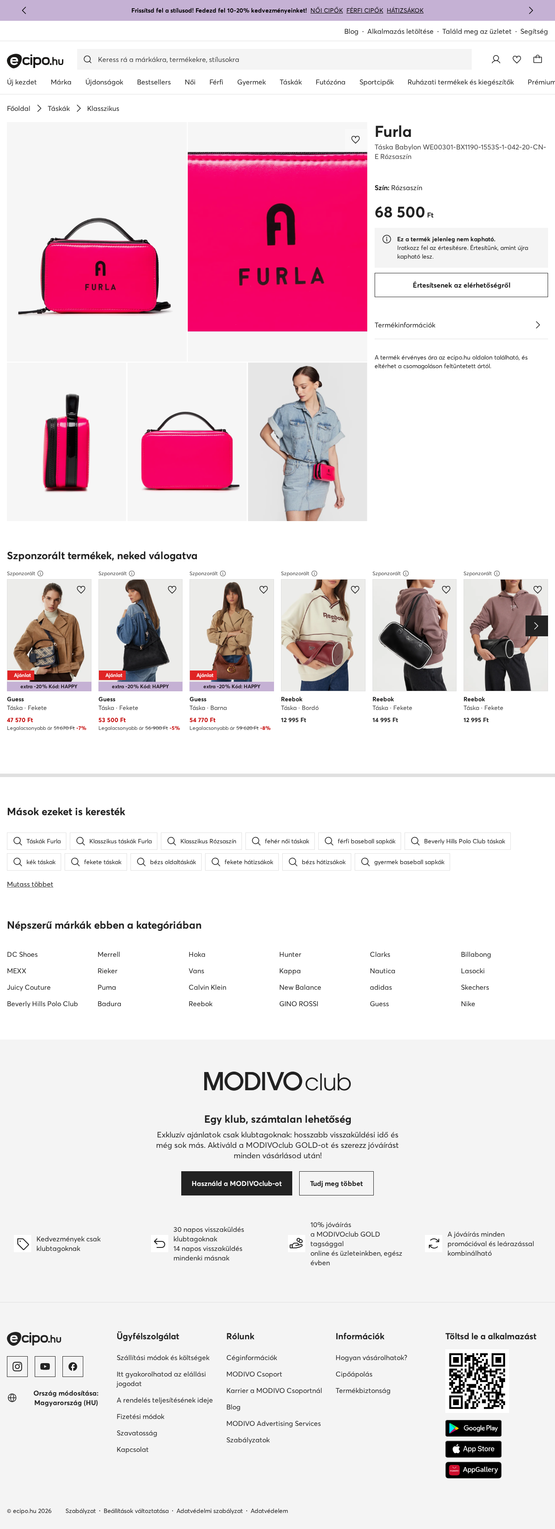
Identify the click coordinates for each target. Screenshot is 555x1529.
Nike (468, 1003)
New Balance (300, 987)
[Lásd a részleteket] (537, 324)
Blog (351, 31)
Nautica (382, 970)
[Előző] (24, 10)
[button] (97, 242)
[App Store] (473, 1449)
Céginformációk (251, 1357)
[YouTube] (45, 1366)
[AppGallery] (473, 1470)
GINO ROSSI (298, 1003)
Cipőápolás (354, 1374)
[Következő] (530, 10)
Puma (107, 987)
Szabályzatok (248, 1439)
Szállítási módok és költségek (163, 1357)
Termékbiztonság (363, 1390)
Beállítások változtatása (136, 1511)
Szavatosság (137, 1433)
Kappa (290, 970)
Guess (379, 1003)
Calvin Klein (207, 987)
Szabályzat (80, 1511)
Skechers (475, 987)
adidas (381, 987)
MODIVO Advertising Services (273, 1423)
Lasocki (473, 970)
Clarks (380, 954)
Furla (393, 131)
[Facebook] (72, 1366)
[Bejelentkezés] (496, 59)
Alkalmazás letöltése (400, 31)
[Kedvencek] (516, 59)
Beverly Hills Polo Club (42, 1003)
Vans (196, 970)
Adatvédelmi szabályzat (209, 1511)
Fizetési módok (140, 1416)
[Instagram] (17, 1366)
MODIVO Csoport (254, 1374)
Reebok (200, 1003)
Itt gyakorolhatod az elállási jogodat (161, 1379)
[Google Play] (473, 1428)
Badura (109, 1003)
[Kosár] (537, 59)
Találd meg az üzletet (477, 31)
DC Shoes (22, 954)
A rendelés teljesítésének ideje (165, 1400)
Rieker (108, 970)
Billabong (476, 954)
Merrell (109, 954)
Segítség (534, 31)
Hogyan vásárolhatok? (371, 1357)
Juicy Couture (29, 987)
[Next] (537, 625)
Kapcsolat (133, 1449)
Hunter (290, 954)
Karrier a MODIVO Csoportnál (274, 1390)
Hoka (197, 954)
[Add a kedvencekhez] (356, 139)
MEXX (16, 970)
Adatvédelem (269, 1511)
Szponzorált (21, 573)
